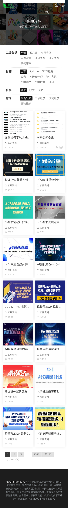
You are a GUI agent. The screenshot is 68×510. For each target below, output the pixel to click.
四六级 (33, 53)
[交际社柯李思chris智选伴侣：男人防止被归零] (18, 122)
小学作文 (26, 82)
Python (34, 71)
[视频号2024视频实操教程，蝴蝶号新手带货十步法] (50, 291)
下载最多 (40, 98)
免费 (40, 90)
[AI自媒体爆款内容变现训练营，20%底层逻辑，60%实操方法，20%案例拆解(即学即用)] (18, 334)
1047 (36, 454)
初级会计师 (36, 77)
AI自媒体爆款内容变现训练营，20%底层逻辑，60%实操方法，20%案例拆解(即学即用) (18, 349)
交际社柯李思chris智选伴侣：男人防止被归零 (18, 137)
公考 (23, 77)
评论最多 (26, 103)
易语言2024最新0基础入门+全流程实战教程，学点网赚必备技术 (18, 433)
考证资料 (54, 58)
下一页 (48, 454)
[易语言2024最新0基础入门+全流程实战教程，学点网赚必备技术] (18, 418)
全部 (23, 53)
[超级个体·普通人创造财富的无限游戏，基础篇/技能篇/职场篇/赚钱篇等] (18, 165)
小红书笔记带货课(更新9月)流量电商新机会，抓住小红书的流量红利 (18, 222)
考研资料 (40, 58)
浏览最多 (54, 98)
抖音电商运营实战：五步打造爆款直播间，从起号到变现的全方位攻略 (50, 349)
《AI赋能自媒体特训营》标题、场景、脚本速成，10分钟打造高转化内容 (18, 264)
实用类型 (46, 53)
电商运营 (26, 58)
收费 (32, 90)
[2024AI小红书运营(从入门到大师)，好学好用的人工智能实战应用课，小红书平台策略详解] (18, 291)
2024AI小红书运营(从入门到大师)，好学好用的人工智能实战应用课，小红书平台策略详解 (18, 306)
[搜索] (47, 10)
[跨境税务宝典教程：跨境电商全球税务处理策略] (18, 376)
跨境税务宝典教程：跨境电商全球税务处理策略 (18, 391)
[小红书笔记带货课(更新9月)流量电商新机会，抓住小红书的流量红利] (18, 207)
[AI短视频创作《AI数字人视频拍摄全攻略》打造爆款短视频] (50, 249)
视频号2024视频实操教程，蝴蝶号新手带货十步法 (50, 306)
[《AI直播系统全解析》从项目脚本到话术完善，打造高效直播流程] (50, 165)
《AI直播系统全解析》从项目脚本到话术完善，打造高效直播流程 (50, 179)
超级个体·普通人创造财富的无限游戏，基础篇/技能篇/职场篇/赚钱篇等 (18, 179)
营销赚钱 (26, 63)
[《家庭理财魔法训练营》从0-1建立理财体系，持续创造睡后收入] (50, 418)
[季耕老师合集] (50, 122)
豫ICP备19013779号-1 (17, 482)
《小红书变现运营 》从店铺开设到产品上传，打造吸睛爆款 (50, 222)
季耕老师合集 (45, 137)
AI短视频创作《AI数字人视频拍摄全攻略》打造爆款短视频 (50, 264)
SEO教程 (47, 71)
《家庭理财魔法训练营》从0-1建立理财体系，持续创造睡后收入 (50, 433)
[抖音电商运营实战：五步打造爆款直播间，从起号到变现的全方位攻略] (50, 334)
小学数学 (40, 82)
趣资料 (8, 5)
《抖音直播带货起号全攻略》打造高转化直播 (50, 391)
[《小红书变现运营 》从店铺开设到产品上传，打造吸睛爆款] (50, 207)
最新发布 (26, 98)
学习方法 (51, 77)
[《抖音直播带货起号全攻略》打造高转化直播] (50, 376)
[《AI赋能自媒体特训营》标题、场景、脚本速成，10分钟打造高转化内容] (18, 249)
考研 (51, 82)
